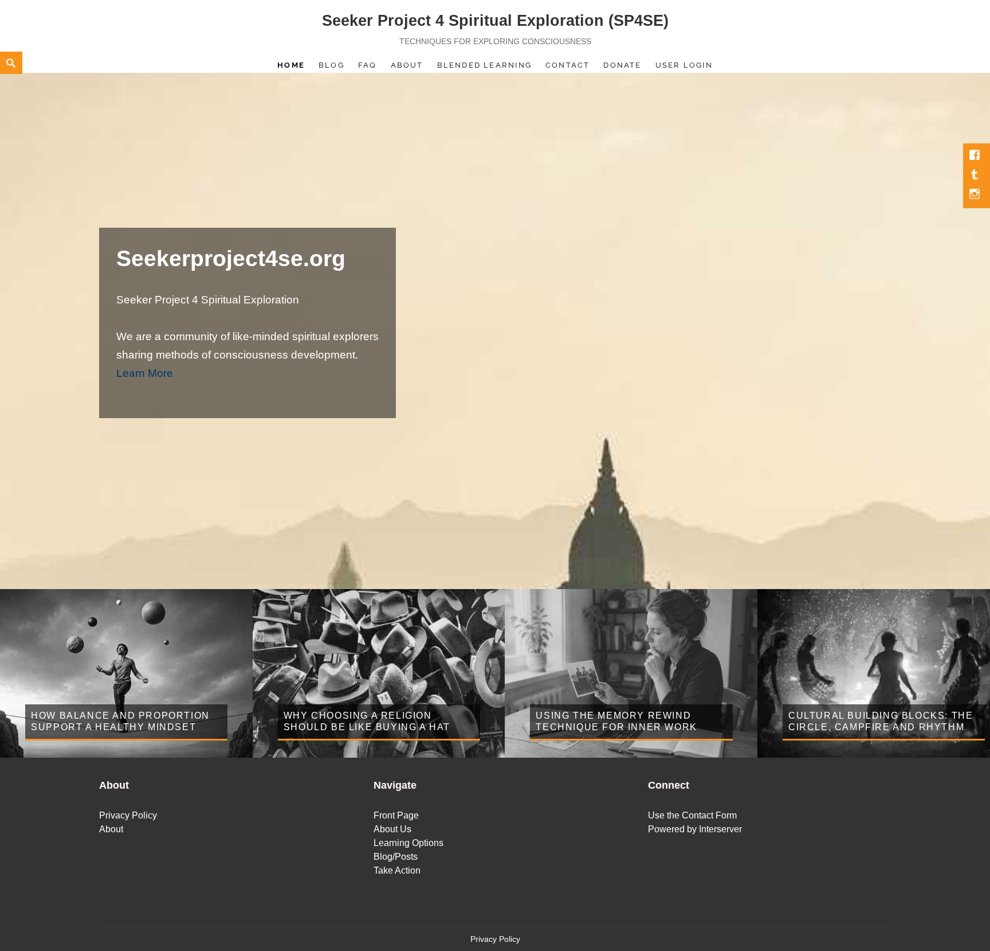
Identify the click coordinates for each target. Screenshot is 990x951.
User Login (684, 65)
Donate (622, 65)
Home (291, 65)
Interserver (720, 829)
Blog (331, 65)
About (407, 65)
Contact (567, 65)
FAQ (367, 65)
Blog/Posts (396, 857)
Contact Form (709, 815)
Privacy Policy (128, 815)
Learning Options (408, 843)
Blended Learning (484, 65)
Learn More (144, 373)
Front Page (396, 815)
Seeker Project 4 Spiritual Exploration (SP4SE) (495, 20)
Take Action (397, 870)
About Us (392, 829)
